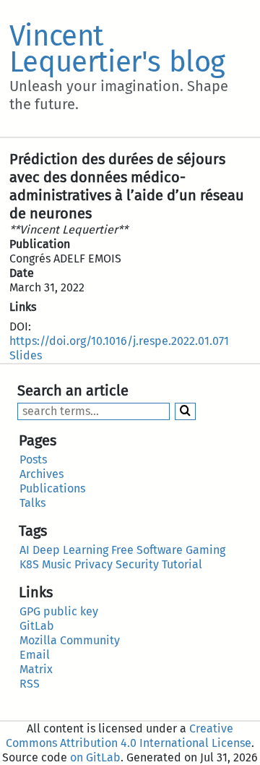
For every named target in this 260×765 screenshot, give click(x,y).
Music (57, 564)
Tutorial (182, 564)
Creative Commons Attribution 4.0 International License (128, 736)
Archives (42, 474)
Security (137, 564)
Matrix (36, 669)
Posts (33, 459)
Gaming (205, 550)
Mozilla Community (70, 640)
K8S (29, 564)
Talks (33, 503)
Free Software (147, 550)
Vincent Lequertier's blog (117, 49)
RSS (30, 684)
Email (35, 655)
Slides (25, 355)
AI (25, 550)
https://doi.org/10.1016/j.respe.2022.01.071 (119, 341)
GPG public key (59, 611)
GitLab (37, 626)
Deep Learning (70, 550)
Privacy (93, 564)
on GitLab (95, 757)
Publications (52, 488)
